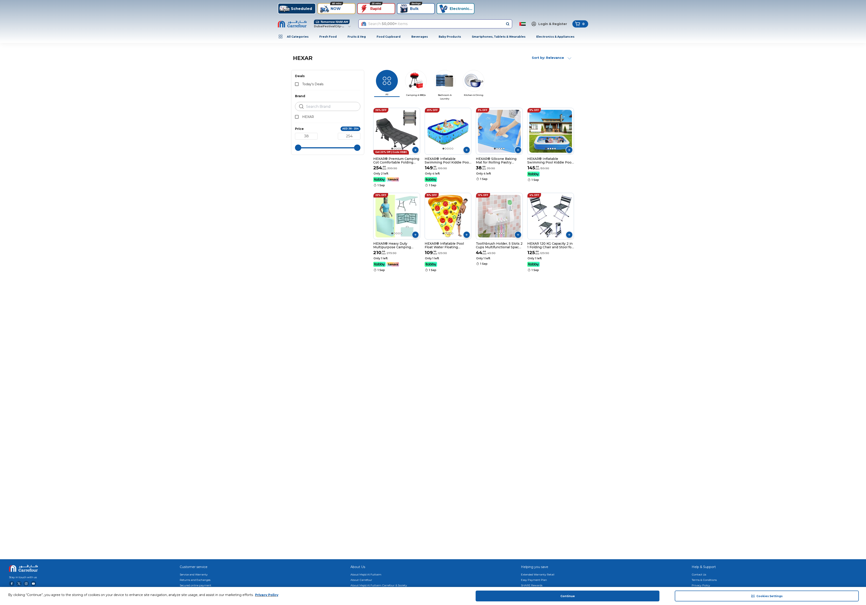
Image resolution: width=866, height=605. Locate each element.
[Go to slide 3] (397, 149)
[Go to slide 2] (394, 149)
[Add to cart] (415, 150)
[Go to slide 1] (392, 149)
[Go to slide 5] (401, 149)
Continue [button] (567, 596)
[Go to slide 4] (399, 149)
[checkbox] (297, 84)
